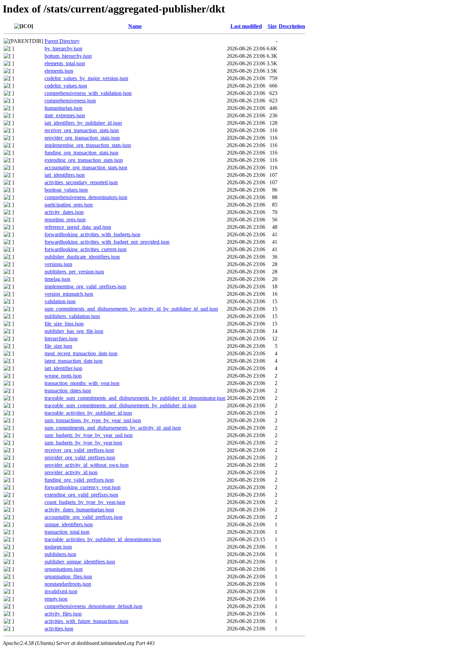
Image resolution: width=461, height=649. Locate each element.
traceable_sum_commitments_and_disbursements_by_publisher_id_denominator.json (135, 398)
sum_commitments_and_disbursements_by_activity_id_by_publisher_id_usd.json (131, 309)
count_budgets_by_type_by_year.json (85, 502)
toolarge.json (58, 547)
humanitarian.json (63, 108)
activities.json (59, 628)
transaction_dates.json (68, 390)
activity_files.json (63, 614)
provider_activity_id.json (71, 472)
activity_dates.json (64, 212)
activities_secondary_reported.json (81, 182)
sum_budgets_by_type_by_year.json (83, 443)
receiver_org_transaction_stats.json (82, 130)
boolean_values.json (66, 190)
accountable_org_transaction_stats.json (86, 167)
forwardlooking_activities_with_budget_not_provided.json (107, 242)
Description (292, 26)
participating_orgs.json (69, 205)
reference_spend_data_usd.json (78, 227)
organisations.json (64, 569)
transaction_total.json (67, 532)
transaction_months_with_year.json (82, 383)
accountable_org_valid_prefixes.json (84, 517)
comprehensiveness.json (70, 100)
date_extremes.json (65, 115)
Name (135, 26)
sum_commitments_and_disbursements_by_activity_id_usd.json (113, 428)
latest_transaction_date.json (74, 361)
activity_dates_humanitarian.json (79, 509)
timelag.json (57, 279)
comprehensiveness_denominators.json (86, 197)
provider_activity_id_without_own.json (87, 465)
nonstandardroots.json (68, 584)
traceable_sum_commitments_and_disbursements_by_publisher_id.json (120, 405)
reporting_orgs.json (65, 219)
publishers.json (60, 554)
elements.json (59, 71)
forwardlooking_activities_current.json (86, 249)
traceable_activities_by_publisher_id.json (88, 413)
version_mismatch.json (69, 294)
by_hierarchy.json (63, 48)
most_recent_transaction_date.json (81, 353)
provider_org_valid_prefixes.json (80, 457)
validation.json (60, 301)
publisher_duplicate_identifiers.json (82, 257)
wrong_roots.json (63, 376)
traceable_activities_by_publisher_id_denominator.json (103, 539)
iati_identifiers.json (65, 175)
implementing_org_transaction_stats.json (88, 145)
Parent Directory (62, 41)
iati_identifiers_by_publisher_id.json (83, 123)
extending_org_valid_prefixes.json (81, 495)
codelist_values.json (66, 86)
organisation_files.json (68, 576)
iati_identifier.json (63, 368)
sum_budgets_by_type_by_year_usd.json (89, 435)
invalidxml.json (61, 591)
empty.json (56, 599)
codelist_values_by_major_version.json (86, 78)
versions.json (58, 264)
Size (272, 26)
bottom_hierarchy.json (68, 56)
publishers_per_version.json (74, 271)
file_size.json (58, 346)
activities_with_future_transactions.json (86, 621)
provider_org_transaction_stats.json (82, 138)
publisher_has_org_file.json (74, 331)
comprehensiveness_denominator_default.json (93, 606)
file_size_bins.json (64, 324)
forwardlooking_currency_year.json (82, 487)
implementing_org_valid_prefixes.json (85, 286)
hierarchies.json (61, 338)
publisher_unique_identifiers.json (80, 561)
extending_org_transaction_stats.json (84, 160)
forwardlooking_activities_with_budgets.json (92, 234)
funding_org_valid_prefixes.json (79, 480)
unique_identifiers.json (69, 524)
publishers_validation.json (72, 316)
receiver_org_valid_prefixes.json (79, 450)
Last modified (246, 26)
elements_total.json (65, 63)
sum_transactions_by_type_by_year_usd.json (93, 420)
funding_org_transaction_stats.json (81, 152)
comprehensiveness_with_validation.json (88, 93)
